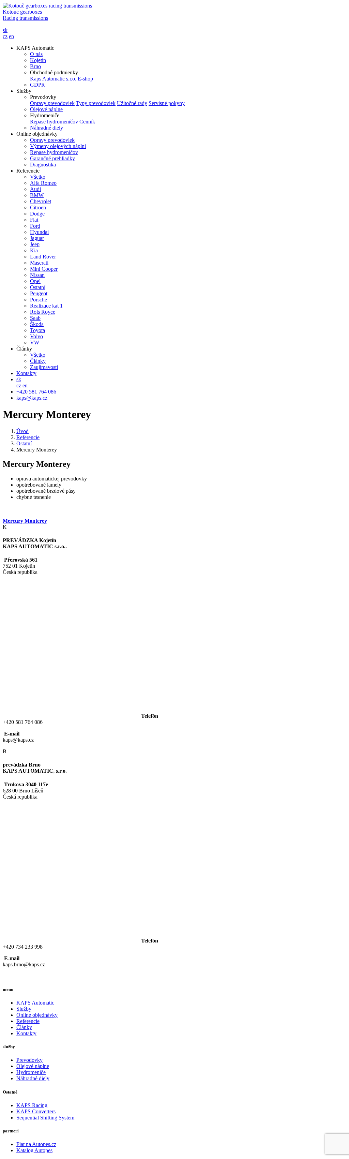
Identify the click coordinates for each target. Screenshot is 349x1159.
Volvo (36, 336)
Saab (35, 318)
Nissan (37, 275)
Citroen (38, 207)
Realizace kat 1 (46, 306)
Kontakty (26, 373)
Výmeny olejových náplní (58, 146)
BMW (37, 195)
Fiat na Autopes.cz (36, 1144)
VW (34, 342)
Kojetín (38, 60)
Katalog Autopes (34, 1150)
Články (38, 361)
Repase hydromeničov (54, 121)
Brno (35, 66)
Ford (35, 226)
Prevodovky (29, 1060)
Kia (34, 250)
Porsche (38, 299)
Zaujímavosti (44, 367)
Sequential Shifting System (45, 1117)
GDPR (37, 85)
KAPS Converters (36, 1111)
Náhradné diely (46, 128)
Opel (35, 281)
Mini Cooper (44, 269)
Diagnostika (43, 164)
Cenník (87, 121)
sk (5, 30)
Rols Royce (42, 312)
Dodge (37, 214)
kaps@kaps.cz (31, 398)
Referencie (28, 437)
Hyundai (39, 232)
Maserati (39, 263)
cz (5, 36)
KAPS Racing (31, 1105)
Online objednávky (37, 1015)
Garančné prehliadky (52, 158)
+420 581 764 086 (36, 392)
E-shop (85, 78)
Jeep (35, 244)
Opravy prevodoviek (52, 103)
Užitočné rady (132, 103)
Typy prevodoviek (96, 103)
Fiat (34, 220)
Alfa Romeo (43, 183)
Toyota (37, 330)
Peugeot (38, 293)
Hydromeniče (31, 1072)
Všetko (37, 177)
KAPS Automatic (35, 1003)
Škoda (37, 324)
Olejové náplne (46, 109)
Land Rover (43, 256)
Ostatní (37, 287)
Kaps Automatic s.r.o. (53, 78)
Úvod (22, 431)
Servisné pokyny (167, 103)
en (11, 36)
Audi (35, 189)
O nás (36, 54)
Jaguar (37, 238)
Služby (23, 1009)
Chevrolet (40, 201)
